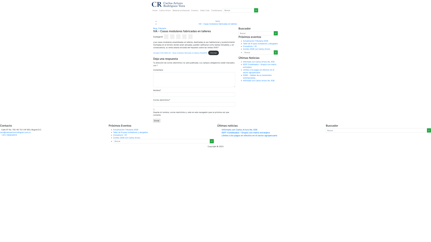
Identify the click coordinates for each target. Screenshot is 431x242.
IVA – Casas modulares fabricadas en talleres (218, 24)
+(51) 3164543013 (9, 135)
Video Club (204, 10)
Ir (256, 10)
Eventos (194, 10)
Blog (155, 28)
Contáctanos (216, 10)
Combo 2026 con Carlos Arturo (256, 49)
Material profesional (181, 10)
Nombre (157, 90)
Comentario (158, 70)
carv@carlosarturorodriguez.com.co (15, 132)
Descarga (213, 53)
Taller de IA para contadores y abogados (260, 43)
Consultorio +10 (250, 46)
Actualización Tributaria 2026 (255, 41)
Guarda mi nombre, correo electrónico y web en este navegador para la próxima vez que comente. (191, 113)
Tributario (162, 28)
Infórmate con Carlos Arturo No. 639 (258, 62)
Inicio (218, 21)
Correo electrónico (161, 100)
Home (154, 10)
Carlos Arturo (165, 10)
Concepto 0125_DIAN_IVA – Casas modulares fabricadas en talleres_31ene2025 (180, 53)
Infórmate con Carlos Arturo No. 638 (258, 80)
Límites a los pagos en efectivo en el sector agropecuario (249, 135)
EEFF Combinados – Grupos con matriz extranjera (246, 132)
